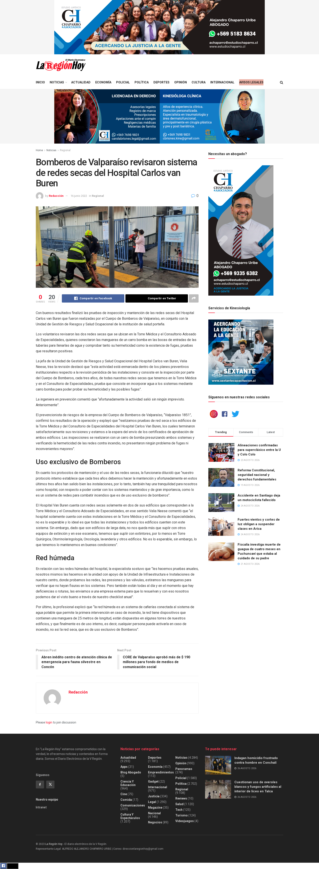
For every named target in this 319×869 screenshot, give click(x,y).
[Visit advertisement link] (159, 27)
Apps (124, 766)
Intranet (41, 807)
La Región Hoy (53, 844)
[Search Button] (281, 82)
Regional (65, 150)
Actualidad (80, 82)
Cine (123, 794)
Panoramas (183, 769)
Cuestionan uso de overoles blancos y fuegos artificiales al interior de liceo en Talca (257, 786)
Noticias (57, 82)
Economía (103, 82)
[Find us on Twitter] (50, 784)
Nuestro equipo (47, 799)
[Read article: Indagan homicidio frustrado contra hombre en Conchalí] (218, 765)
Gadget (153, 781)
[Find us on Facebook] (40, 784)
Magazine (155, 807)
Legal (152, 802)
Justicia (154, 796)
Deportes (161, 82)
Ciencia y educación (128, 783)
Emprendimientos (161, 772)
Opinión (180, 82)
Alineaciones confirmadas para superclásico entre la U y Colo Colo (259, 449)
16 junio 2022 (79, 195)
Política (142, 82)
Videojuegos (184, 821)
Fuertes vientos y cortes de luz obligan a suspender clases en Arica (259, 524)
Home (39, 150)
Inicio (40, 82)
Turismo (181, 815)
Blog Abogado (130, 772)
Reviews (181, 798)
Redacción (56, 195)
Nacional (154, 813)
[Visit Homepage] (61, 65)
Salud (179, 804)
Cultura (199, 82)
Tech (179, 809)
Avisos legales (251, 82)
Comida (126, 799)
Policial (123, 82)
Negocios (155, 822)
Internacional (222, 82)
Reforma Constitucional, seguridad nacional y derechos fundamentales (257, 474)
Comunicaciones (132, 805)
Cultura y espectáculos (130, 816)
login (49, 722)
